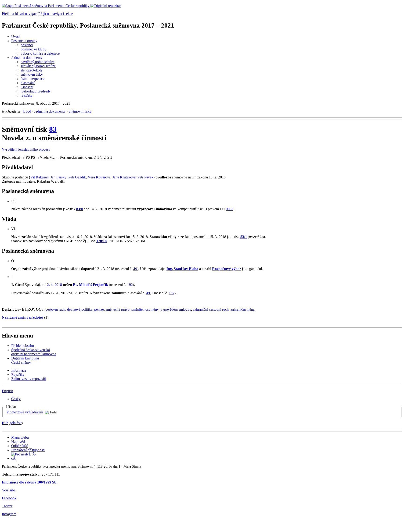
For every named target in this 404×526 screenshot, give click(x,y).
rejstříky (26, 95)
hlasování (28, 83)
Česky (16, 399)
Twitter (7, 506)
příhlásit (16, 423)
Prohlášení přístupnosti (28, 450)
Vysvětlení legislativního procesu (26, 149)
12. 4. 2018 (53, 285)
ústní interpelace (32, 79)
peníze (99, 309)
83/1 (243, 237)
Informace (18, 370)
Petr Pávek (145, 177)
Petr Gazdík (77, 177)
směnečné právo (118, 309)
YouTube (8, 490)
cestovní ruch (55, 309)
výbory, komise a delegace (40, 53)
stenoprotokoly (32, 70)
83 (53, 129)
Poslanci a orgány (24, 41)
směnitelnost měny (145, 309)
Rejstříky (18, 375)
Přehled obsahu (22, 346)
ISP (5, 423)
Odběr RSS (19, 446)
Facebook (9, 498)
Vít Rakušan (39, 177)
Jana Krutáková (124, 177)
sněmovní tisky (32, 74)
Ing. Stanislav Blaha (182, 269)
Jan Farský (58, 177)
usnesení (27, 87)
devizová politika (79, 309)
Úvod (15, 37)
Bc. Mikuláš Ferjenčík (90, 285)
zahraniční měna (243, 309)
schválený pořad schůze (38, 66)
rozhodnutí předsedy (36, 91)
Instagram (9, 514)
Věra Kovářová (99, 177)
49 (135, 269)
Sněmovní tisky (80, 111)
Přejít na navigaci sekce (55, 14)
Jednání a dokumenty (27, 58)
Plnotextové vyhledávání (25, 412)
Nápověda (18, 442)
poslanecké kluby (33, 49)
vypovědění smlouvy (175, 309)
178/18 (101, 241)
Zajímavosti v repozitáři (28, 379)
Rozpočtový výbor (226, 269)
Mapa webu (20, 437)
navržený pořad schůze (37, 62)
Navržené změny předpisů (22, 317)
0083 (229, 209)
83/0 (79, 209)
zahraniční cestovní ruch (211, 309)
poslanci (27, 45)
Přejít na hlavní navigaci (19, 14)
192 (130, 285)
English (7, 391)
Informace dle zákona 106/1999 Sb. (29, 482)
